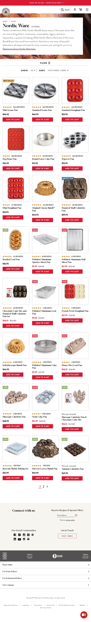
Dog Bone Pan (9, 159)
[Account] (74, 9)
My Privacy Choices (45, 608)
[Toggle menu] (87, 9)
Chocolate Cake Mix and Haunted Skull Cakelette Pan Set (15, 314)
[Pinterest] (32, 535)
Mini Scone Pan (10, 110)
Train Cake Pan (39, 417)
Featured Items (57, 70)
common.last (50, 486)
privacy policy (70, 520)
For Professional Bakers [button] (12, 578)
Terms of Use (50, 605)
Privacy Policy (38, 605)
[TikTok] (19, 535)
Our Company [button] (8, 585)
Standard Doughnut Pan (73, 110)
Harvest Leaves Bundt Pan (44, 469)
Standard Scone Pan (42, 110)
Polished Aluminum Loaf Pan (44, 312)
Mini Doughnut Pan (12, 208)
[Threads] (28, 535)
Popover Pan (68, 159)
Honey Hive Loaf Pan (72, 365)
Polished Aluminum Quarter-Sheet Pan (41, 261)
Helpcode (82, 605)
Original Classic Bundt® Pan (43, 209)
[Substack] (28, 539)
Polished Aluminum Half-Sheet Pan (74, 261)
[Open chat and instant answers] (83, 614)
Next (47, 486)
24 (32, 70)
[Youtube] (19, 539)
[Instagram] (24, 535)
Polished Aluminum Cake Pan (44, 366)
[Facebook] (15, 535)
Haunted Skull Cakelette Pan (73, 209)
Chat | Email (67, 536)
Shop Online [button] (7, 565)
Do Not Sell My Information (67, 605)
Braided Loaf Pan (11, 260)
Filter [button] (43, 63)
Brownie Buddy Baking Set (15, 469)
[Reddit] (24, 539)
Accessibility (25, 605)
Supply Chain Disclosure (11, 605)
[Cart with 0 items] (80, 9)
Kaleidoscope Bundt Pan (14, 365)
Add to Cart (13, 119)
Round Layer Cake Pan (43, 159)
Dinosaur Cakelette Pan (14, 417)
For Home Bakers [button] (9, 571)
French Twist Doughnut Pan (75, 311)
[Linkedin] (15, 539)
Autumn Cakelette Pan (73, 469)
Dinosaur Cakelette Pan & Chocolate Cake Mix (74, 418)
